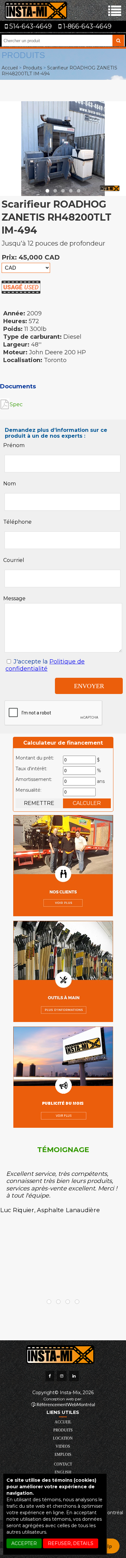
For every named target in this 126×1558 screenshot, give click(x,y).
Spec (16, 404)
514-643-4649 (30, 26)
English (63, 1472)
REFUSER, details (70, 1543)
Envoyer (89, 685)
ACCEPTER (24, 1543)
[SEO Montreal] (63, 1404)
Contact (63, 1464)
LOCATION (63, 1438)
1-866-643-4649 (86, 26)
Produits (32, 68)
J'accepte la (45, 665)
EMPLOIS (63, 1454)
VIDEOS (63, 1446)
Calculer (87, 803)
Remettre (39, 803)
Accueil (10, 68)
